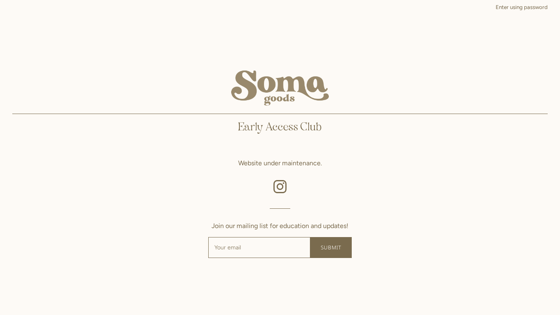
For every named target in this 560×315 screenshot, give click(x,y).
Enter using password (522, 7)
